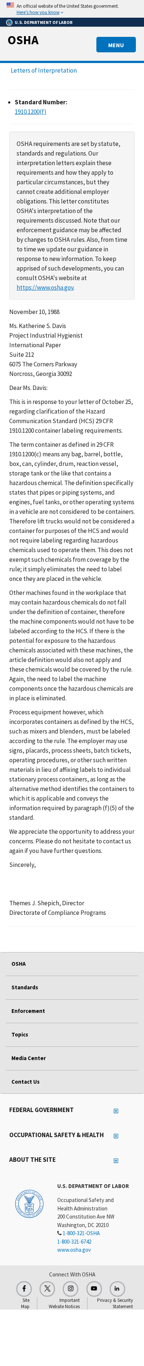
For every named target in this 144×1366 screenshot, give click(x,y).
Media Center (28, 1058)
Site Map (25, 1303)
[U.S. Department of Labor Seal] (29, 1203)
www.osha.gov (74, 1249)
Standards (24, 987)
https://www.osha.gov (45, 287)
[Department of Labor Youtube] (94, 1289)
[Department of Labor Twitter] (47, 1289)
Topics (19, 1034)
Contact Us (25, 1081)
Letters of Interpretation (44, 70)
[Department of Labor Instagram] (70, 1289)
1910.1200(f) (31, 112)
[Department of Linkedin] (117, 1289)
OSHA (22, 40)
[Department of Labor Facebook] (24, 1289)
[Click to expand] (72, 9)
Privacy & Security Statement (115, 1303)
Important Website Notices (64, 1303)
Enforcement (28, 1010)
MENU (116, 45)
